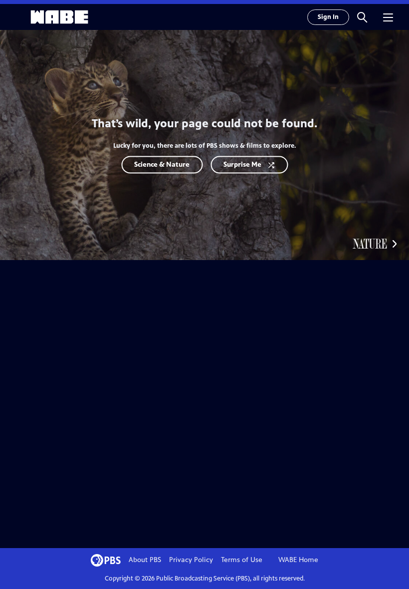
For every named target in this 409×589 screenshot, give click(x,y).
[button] (362, 17)
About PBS (145, 560)
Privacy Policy (191, 560)
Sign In (328, 17)
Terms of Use (241, 560)
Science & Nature (162, 164)
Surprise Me (242, 164)
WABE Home (298, 560)
